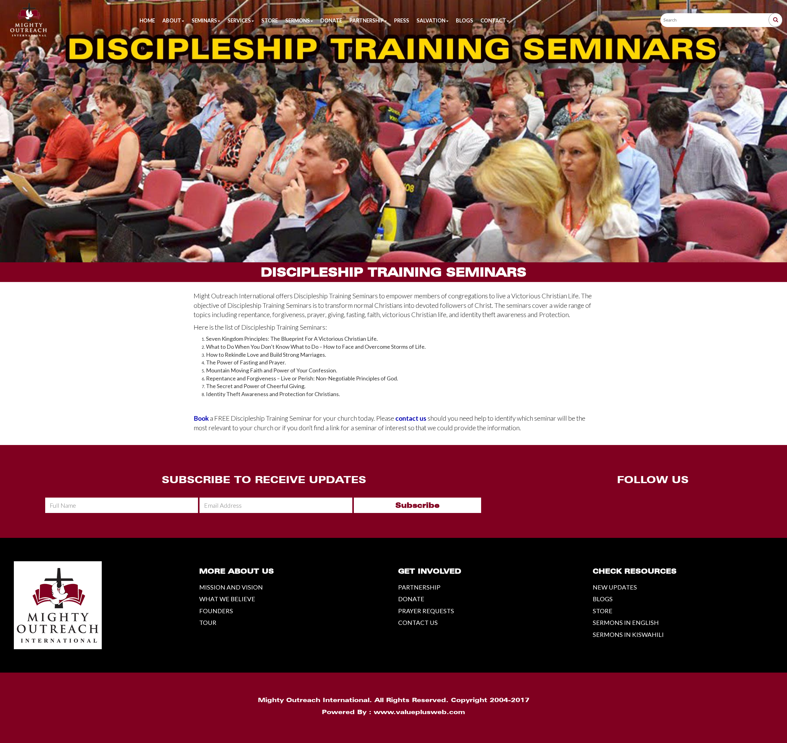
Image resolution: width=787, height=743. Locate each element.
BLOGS (603, 598)
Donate (331, 21)
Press (401, 21)
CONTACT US (418, 622)
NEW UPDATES (615, 587)
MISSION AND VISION (231, 587)
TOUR (207, 622)
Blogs (464, 21)
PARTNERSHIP (419, 587)
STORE (602, 610)
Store (269, 21)
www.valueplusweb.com (419, 712)
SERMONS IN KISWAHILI (628, 634)
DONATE (411, 598)
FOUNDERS (216, 610)
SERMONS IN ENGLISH (626, 622)
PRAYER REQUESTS (426, 610)
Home (147, 21)
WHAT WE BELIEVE (227, 598)
